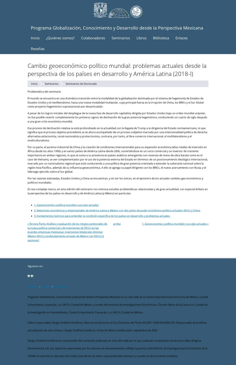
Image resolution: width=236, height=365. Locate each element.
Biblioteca (161, 37)
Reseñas (38, 48)
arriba (117, 224)
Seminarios (121, 37)
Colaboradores (93, 37)
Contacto (33, 286)
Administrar (60, 286)
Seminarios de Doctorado (81, 84)
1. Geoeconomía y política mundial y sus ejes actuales (66, 205)
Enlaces (181, 37)
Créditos (46, 286)
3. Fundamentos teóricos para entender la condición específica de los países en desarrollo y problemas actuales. (102, 216)
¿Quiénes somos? (60, 37)
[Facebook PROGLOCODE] (29, 276)
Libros (141, 37)
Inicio (35, 37)
